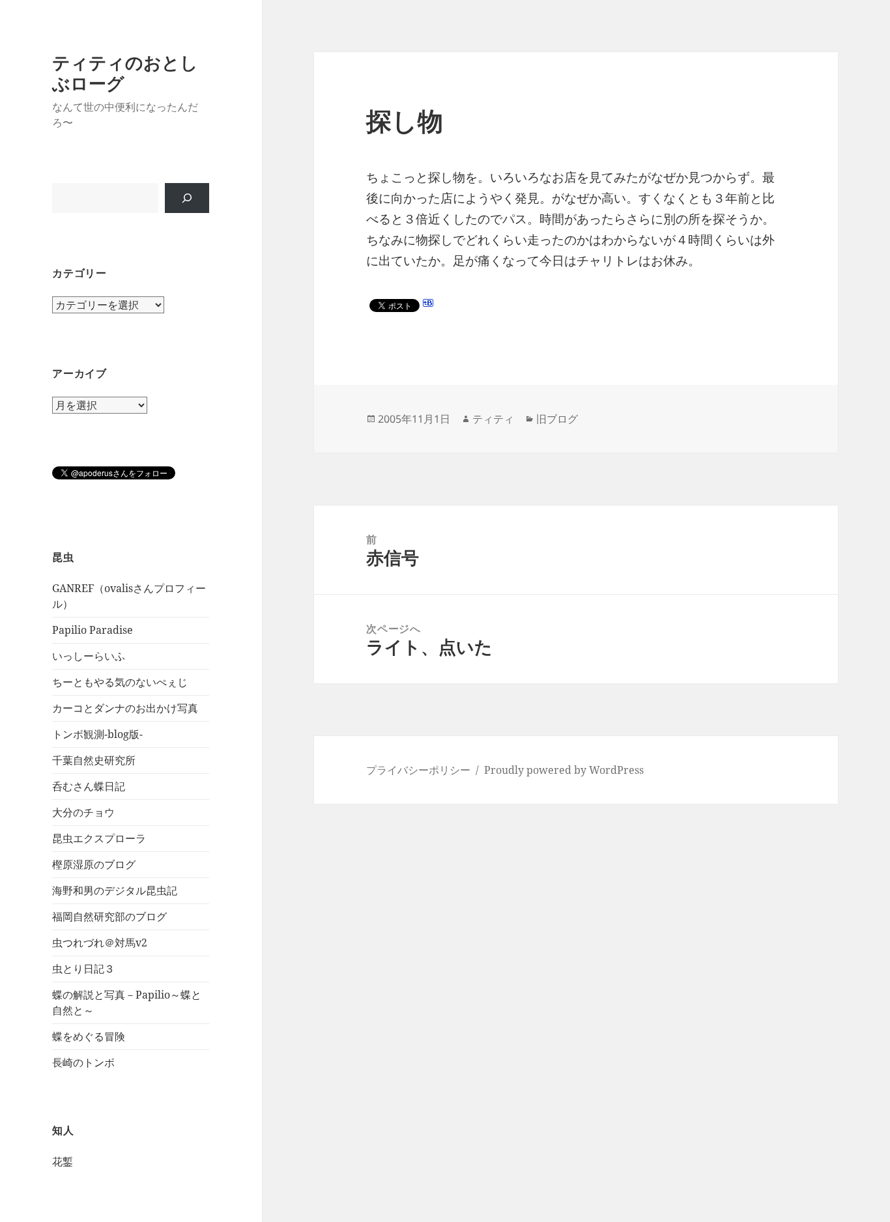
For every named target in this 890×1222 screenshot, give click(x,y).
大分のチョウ (83, 812)
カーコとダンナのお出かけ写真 (125, 708)
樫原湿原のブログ (94, 864)
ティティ (493, 419)
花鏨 (62, 1161)
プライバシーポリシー (418, 770)
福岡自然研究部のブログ (109, 916)
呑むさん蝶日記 (88, 786)
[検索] (187, 198)
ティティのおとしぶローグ (125, 72)
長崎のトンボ (83, 1062)
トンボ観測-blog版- (97, 734)
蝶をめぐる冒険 (88, 1036)
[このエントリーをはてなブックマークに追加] (428, 303)
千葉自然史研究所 (94, 760)
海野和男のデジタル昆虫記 (114, 890)
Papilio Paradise (92, 630)
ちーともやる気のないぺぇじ (120, 682)
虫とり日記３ (83, 968)
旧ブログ (557, 419)
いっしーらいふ (88, 656)
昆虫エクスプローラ (99, 838)
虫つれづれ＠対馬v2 (99, 942)
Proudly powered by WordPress (564, 770)
